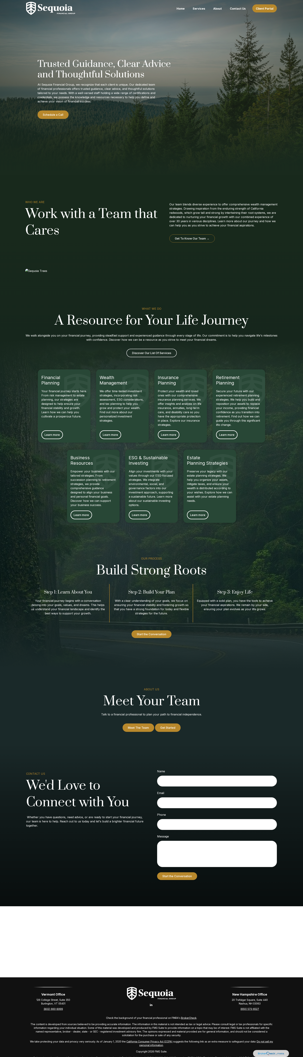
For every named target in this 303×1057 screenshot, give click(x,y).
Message (163, 836)
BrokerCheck (189, 1017)
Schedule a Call (53, 114)
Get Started (167, 727)
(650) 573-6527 (249, 1008)
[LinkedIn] (151, 1004)
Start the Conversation (177, 876)
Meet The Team (138, 727)
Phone (161, 814)
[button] (180, 8)
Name (161, 771)
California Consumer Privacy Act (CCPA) (149, 1041)
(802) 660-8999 (53, 1008)
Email (160, 793)
